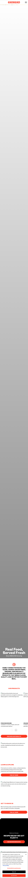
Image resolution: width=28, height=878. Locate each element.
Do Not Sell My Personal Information (14, 868)
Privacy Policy (6, 865)
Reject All (14, 871)
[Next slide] (16, 730)
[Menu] (26, 2)
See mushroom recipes (14, 841)
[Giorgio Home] (14, 2)
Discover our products (14, 736)
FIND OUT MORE (14, 775)
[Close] (25, 854)
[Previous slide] (12, 730)
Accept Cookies (14, 875)
